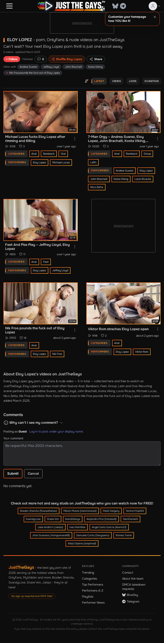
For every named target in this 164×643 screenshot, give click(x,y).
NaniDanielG (130, 519)
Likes (133, 81)
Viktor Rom (141, 352)
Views (116, 81)
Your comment (13, 438)
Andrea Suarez (28, 67)
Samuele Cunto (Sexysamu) (92, 535)
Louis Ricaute (143, 179)
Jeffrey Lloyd (51, 67)
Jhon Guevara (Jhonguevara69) (51, 535)
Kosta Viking (95, 67)
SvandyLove (33, 519)
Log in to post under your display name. (56, 431)
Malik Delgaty (111, 511)
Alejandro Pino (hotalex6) (101, 519)
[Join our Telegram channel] (123, 6)
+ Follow (12, 59)
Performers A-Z (92, 590)
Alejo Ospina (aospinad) (82, 543)
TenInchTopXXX (135, 511)
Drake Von (53, 519)
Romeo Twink (124, 535)
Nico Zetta (96, 187)
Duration (152, 81)
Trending (88, 572)
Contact (127, 572)
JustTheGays (21, 567)
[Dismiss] (154, 16)
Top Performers (92, 584)
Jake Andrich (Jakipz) (50, 527)
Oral (63, 153)
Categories (89, 578)
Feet (45, 262)
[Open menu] (9, 6)
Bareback (48, 153)
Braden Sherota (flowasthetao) (38, 511)
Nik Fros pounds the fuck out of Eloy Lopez (110, 396)
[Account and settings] (155, 6)
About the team (133, 578)
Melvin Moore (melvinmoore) (80, 511)
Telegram (133, 601)
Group (147, 153)
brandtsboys (72, 519)
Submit (13, 473)
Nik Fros (57, 354)
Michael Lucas (61, 162)
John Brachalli (73, 67)
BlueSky (132, 595)
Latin (93, 162)
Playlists (87, 596)
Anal (34, 153)
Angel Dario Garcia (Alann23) (109, 527)
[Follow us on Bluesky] (115, 6)
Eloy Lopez (39, 162)
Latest (99, 81)
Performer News (93, 602)
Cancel (33, 473)
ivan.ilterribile (77, 527)
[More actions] (75, 139)
